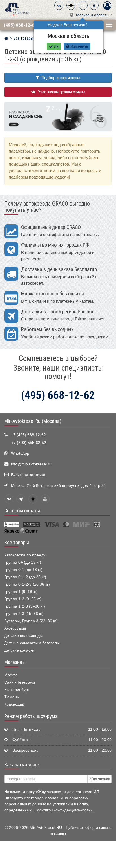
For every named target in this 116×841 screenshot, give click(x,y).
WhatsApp (20, 453)
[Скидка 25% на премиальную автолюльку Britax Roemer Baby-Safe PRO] (58, 116)
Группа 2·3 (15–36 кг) (24, 614)
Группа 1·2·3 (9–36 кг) (24, 606)
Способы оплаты (22, 511)
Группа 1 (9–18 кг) (21, 592)
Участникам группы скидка (61, 91)
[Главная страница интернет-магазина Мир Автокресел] (6, 39)
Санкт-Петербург (19, 682)
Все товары (16, 542)
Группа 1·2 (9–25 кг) (22, 599)
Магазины (15, 662)
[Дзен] (70, 5)
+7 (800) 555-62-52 (28, 443)
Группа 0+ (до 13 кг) (22, 562)
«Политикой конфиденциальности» (62, 810)
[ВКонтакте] (58, 5)
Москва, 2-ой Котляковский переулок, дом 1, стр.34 (58, 485)
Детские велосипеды (23, 635)
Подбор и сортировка (60, 77)
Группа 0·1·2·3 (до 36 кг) (27, 584)
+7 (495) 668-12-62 (28, 435)
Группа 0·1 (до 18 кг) (23, 570)
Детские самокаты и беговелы (32, 643)
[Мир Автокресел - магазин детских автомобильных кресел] (17, 9)
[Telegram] (83, 5)
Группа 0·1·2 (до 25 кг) (25, 577)
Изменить (78, 46)
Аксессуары (15, 628)
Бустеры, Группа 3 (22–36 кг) (31, 621)
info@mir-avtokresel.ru (31, 464)
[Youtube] (94, 5)
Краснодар (14, 704)
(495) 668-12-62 (20, 25)
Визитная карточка (28, 475)
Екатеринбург (16, 690)
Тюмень (11, 697)
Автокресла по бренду (24, 555)
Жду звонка (99, 779)
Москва (11, 675)
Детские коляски (19, 650)
